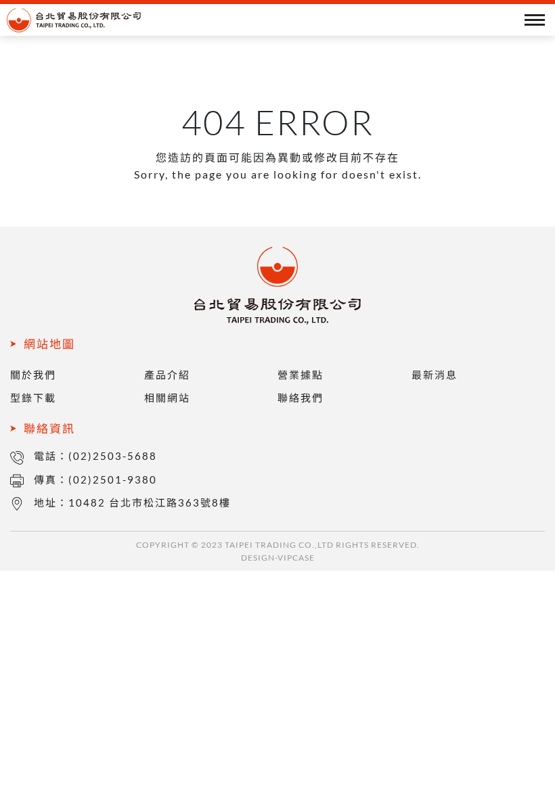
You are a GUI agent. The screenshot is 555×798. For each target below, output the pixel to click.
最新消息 (435, 375)
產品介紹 (167, 375)
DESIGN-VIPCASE (278, 558)
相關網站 (167, 398)
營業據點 (301, 375)
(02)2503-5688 (112, 456)
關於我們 (33, 375)
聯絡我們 (301, 398)
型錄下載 (33, 398)
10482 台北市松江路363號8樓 (149, 502)
